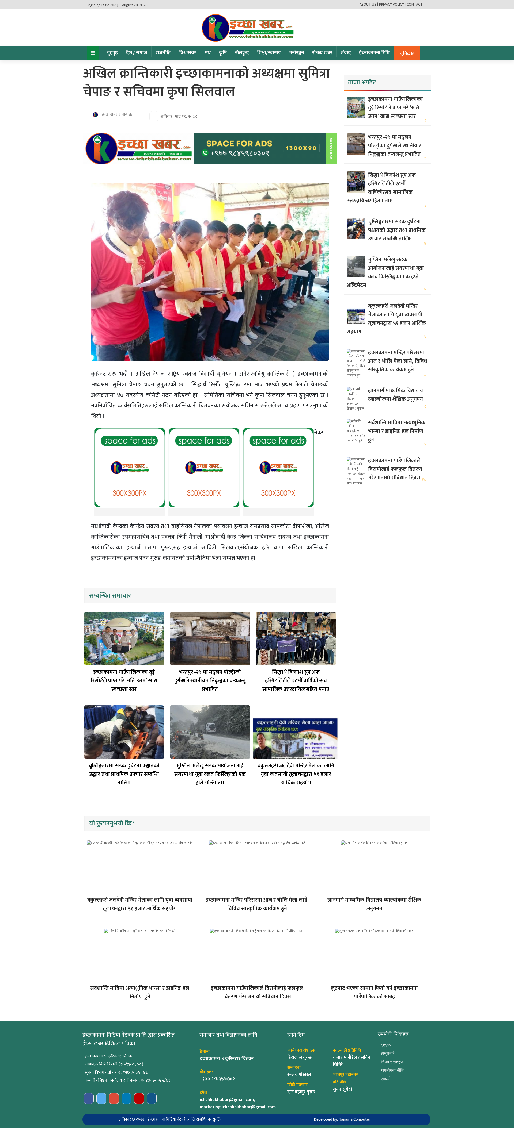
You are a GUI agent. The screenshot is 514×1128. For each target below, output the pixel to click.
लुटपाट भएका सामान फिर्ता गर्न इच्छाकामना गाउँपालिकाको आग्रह (374, 992)
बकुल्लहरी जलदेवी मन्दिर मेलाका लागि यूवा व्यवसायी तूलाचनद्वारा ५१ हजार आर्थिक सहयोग (296, 774)
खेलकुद (242, 53)
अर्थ (207, 53)
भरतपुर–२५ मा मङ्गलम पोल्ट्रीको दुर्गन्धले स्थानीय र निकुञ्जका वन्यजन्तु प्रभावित (210, 681)
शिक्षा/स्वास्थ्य (269, 53)
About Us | (369, 4)
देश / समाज (136, 53)
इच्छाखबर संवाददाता (117, 114)
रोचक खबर (322, 53)
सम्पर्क (386, 1079)
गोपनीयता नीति (392, 1070)
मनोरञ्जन (296, 53)
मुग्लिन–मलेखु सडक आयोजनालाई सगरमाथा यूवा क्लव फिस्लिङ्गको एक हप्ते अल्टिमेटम (210, 774)
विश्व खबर (187, 53)
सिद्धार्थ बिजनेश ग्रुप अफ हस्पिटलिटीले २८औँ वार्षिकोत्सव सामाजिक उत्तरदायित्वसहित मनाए (295, 681)
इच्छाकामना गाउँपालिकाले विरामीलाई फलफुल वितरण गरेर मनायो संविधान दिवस (395, 469)
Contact (415, 4)
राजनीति (163, 53)
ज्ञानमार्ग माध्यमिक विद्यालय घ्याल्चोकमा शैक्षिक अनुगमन (395, 395)
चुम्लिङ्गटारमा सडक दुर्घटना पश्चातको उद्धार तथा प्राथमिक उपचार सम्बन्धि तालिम (124, 774)
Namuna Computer (354, 1119)
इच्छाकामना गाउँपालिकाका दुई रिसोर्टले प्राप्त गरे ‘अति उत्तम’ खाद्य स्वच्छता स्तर (124, 681)
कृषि (223, 53)
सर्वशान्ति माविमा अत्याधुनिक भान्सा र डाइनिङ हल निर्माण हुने (396, 431)
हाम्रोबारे (387, 1053)
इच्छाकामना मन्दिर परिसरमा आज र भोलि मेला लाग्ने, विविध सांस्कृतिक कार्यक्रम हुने (397, 361)
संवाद (346, 53)
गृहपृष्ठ (112, 53)
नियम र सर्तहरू (392, 1062)
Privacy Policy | (392, 4)
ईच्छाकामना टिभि (374, 53)
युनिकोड (407, 54)
